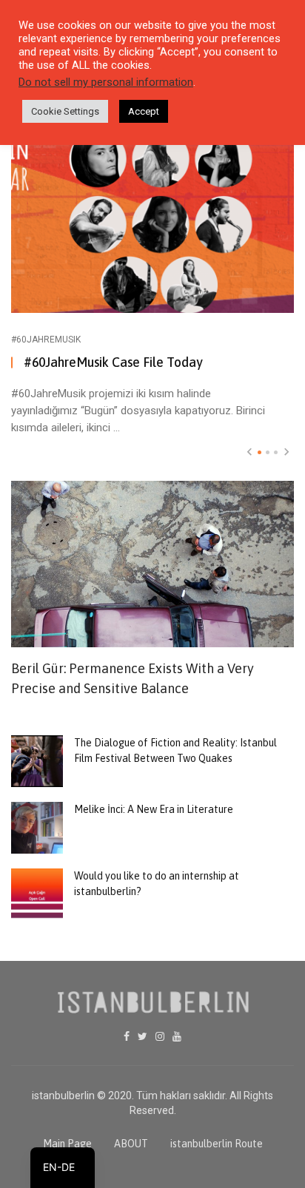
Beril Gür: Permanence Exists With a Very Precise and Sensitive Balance (132, 678)
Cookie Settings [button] (65, 111)
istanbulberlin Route (216, 1144)
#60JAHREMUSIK (46, 339)
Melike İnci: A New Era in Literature (153, 809)
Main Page (67, 1144)
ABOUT (131, 1144)
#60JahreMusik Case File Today (113, 362)
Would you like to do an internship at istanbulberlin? (156, 883)
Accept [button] (143, 111)
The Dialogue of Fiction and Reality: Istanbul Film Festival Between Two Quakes (175, 750)
